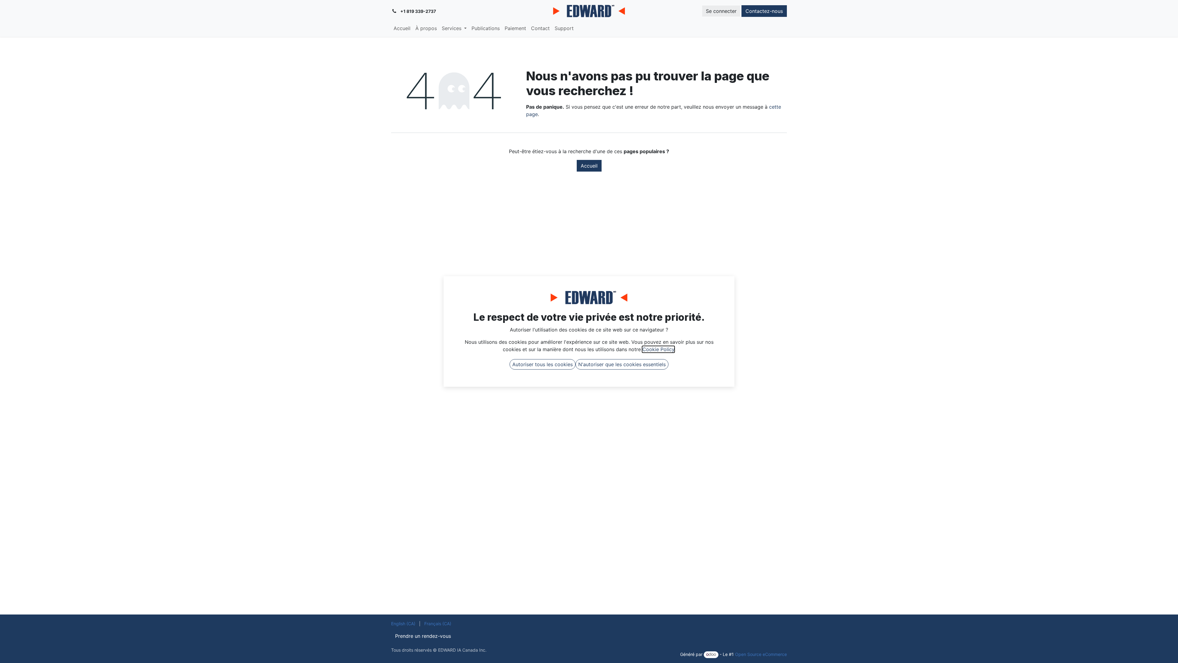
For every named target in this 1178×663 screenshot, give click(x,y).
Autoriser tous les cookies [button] (542, 364)
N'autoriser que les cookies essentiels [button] (622, 364)
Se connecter (721, 11)
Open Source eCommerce (761, 654)
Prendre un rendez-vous (423, 636)
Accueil (589, 166)
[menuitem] (402, 28)
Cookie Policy (658, 349)
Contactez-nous (764, 11)
